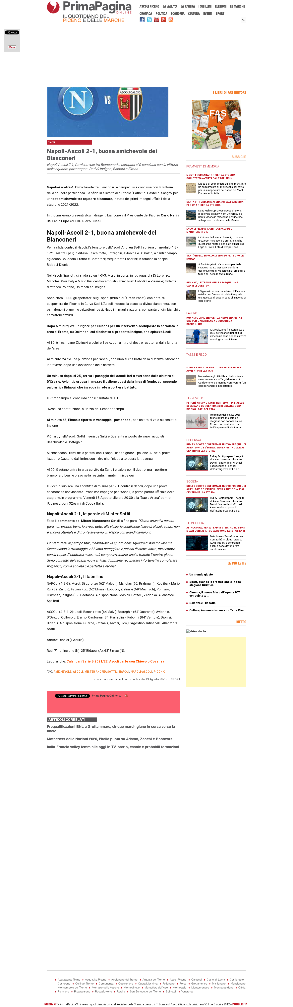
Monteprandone (223, 987)
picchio (159, 671)
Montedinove (132, 987)
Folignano (168, 983)
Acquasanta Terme (69, 979)
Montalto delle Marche (105, 987)
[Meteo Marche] (196, 631)
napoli (124, 671)
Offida (241, 987)
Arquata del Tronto (154, 979)
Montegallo (179, 987)
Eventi (207, 14)
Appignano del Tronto (124, 979)
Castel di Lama (216, 979)
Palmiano (63, 991)
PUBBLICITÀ (239, 1004)
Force (183, 983)
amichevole (62, 671)
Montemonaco (200, 987)
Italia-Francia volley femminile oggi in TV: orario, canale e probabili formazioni (113, 747)
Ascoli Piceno (149, 6)
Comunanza (106, 983)
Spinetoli (171, 991)
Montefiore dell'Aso (156, 987)
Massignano (238, 983)
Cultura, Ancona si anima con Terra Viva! (216, 610)
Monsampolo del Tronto (72, 987)
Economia (178, 14)
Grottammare (199, 983)
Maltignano (219, 983)
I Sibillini (205, 6)
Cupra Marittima (147, 983)
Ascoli (78, 671)
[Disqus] (113, 802)
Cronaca (146, 14)
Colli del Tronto (84, 983)
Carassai (196, 979)
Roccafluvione (103, 991)
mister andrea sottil (101, 671)
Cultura (194, 14)
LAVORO (191, 313)
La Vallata (170, 6)
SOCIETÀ (192, 481)
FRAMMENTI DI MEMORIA (202, 166)
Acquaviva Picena (95, 979)
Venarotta (187, 991)
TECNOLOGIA (195, 523)
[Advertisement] (146, 55)
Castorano (64, 983)
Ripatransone (82, 991)
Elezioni (220, 6)
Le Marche (237, 6)
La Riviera (188, 6)
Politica (161, 14)
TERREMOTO (194, 398)
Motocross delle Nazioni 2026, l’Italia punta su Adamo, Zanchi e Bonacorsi (110, 739)
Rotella (121, 991)
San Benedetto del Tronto (145, 991)
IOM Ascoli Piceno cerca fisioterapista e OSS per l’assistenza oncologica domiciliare (214, 321)
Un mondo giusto (201, 574)
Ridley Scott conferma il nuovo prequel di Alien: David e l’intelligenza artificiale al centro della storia (216, 447)
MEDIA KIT (51, 1004)
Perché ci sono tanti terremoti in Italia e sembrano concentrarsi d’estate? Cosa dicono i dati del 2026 (215, 406)
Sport (220, 14)
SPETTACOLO (195, 440)
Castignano (237, 979)
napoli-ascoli (141, 671)
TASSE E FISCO (196, 354)
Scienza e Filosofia (202, 603)
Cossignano (125, 983)
